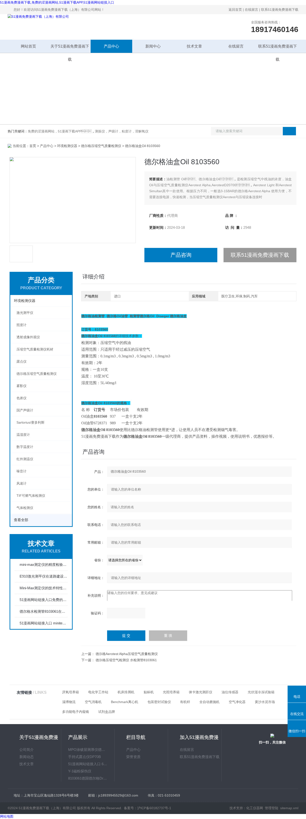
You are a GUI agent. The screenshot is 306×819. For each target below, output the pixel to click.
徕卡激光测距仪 (200, 692)
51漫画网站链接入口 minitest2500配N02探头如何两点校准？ (43, 623)
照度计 (21, 325)
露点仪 (21, 361)
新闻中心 (153, 46)
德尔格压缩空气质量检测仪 (101, 146)
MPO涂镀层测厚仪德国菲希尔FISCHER (87, 750)
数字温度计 (24, 447)
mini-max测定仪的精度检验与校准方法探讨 (43, 564)
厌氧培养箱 (70, 692)
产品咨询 (180, 255)
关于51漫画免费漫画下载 (69, 48)
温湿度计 (23, 435)
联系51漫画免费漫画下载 (279, 9)
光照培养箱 (171, 692)
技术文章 (194, 46)
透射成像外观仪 (28, 337)
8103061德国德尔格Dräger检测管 (87, 778)
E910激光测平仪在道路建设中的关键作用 (43, 576)
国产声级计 (24, 410)
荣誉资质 (133, 757)
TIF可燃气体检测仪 (30, 495)
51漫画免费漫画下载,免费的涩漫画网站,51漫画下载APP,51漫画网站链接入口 (57, 2)
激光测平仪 (24, 313)
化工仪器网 (254, 808)
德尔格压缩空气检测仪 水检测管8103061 (126, 660)
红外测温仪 (24, 459)
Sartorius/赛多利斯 (30, 422)
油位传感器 (230, 692)
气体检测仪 (24, 508)
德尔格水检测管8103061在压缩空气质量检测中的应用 (43, 611)
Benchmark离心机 (124, 702)
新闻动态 (26, 757)
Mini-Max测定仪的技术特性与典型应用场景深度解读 (43, 588)
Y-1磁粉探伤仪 (79, 771)
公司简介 (26, 750)
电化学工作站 (98, 692)
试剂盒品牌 (106, 712)
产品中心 (111, 46)
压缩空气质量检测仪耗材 (34, 349)
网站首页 (28, 46)
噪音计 (21, 471)
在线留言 (251, 9)
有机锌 (185, 702)
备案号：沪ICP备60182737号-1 (147, 808)
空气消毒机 (93, 702)
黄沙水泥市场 (265, 702)
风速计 (21, 483)
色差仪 (21, 398)
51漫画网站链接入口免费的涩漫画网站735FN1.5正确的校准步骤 (43, 600)
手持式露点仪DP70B (84, 757)
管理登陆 (271, 808)
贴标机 (149, 692)
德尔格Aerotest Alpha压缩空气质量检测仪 (127, 654)
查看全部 (21, 520)
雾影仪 (21, 386)
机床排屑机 (126, 692)
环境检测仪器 (67, 146)
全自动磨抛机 (209, 702)
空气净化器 (237, 702)
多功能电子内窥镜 (75, 712)
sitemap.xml (289, 808)
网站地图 (6, 816)
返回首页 (235, 9)
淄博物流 (69, 702)
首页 (32, 146)
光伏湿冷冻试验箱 (261, 692)
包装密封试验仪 (159, 702)
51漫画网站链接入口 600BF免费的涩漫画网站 (87, 764)
